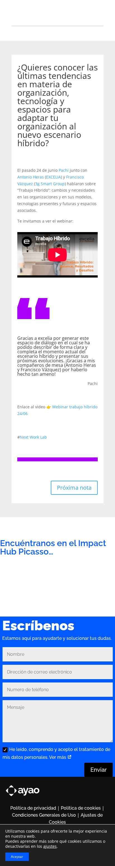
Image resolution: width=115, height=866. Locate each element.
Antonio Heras (30, 177)
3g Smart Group (50, 183)
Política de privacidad (33, 808)
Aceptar (17, 856)
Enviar (98, 769)
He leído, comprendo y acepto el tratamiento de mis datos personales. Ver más (56, 753)
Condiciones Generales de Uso (44, 815)
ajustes (50, 846)
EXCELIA (53, 177)
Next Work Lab (33, 437)
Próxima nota (74, 487)
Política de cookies (81, 808)
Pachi (64, 170)
